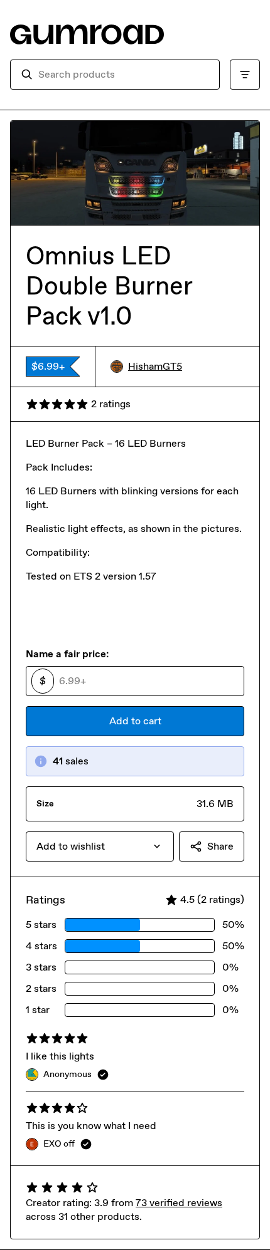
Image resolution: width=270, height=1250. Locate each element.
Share (220, 846)
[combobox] (123, 74)
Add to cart (135, 721)
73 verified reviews (179, 1203)
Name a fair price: (67, 654)
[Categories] (245, 75)
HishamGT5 (155, 366)
